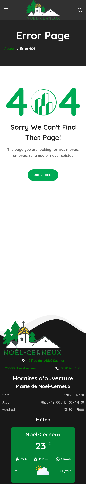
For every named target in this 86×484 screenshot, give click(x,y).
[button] (80, 10)
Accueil (9, 49)
